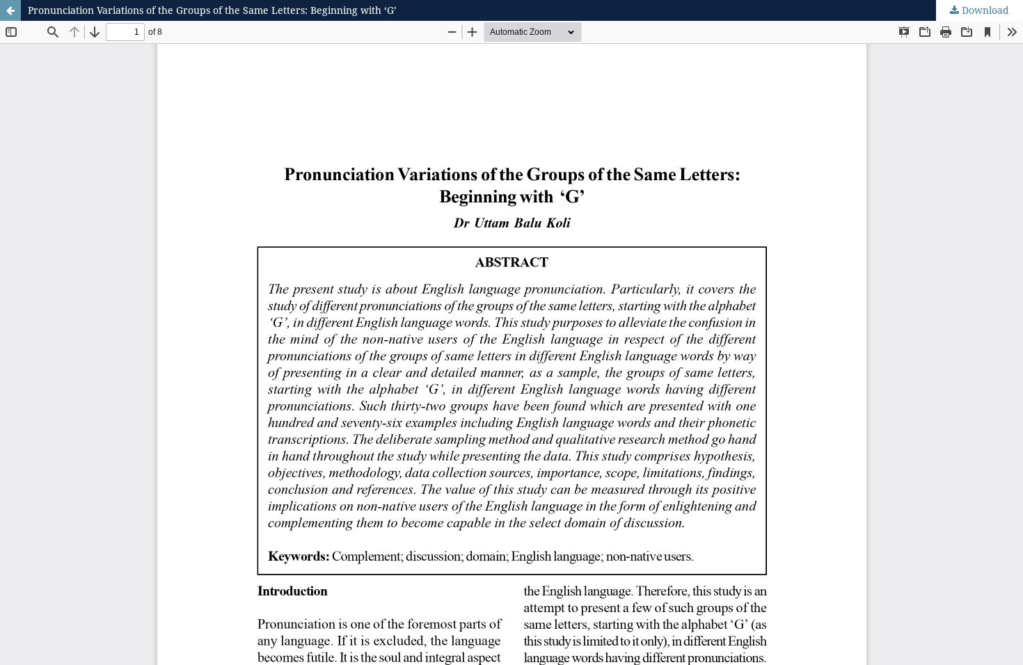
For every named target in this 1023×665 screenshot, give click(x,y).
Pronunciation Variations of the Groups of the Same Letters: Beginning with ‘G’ (212, 10)
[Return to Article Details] (10, 10)
